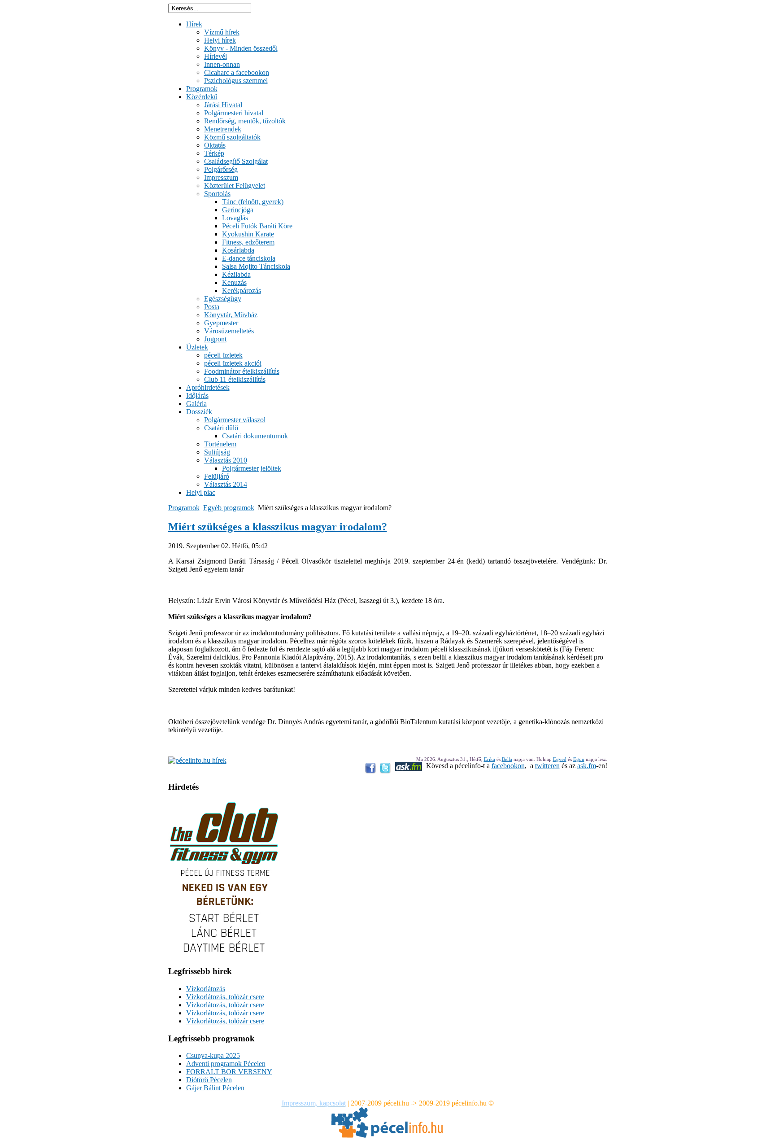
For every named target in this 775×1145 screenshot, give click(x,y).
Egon (578, 759)
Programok (184, 507)
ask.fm (586, 765)
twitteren (547, 765)
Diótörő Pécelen (209, 1080)
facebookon (508, 765)
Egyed (559, 759)
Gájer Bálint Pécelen (215, 1088)
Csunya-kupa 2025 (213, 1055)
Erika (489, 759)
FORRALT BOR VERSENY (229, 1071)
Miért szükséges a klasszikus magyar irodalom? (277, 527)
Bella (507, 759)
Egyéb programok (228, 507)
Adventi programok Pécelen (226, 1063)
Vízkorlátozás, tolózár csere (225, 997)
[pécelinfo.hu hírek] (197, 760)
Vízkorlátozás (205, 988)
